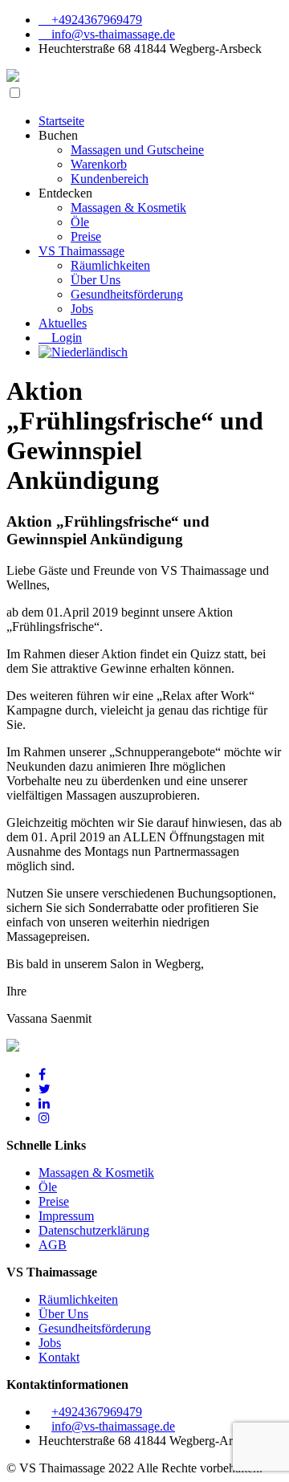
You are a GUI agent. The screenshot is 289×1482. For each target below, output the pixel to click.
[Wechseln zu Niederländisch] (83, 352)
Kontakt (59, 1357)
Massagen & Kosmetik (128, 207)
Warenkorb (99, 164)
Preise (86, 236)
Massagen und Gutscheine (137, 150)
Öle (80, 222)
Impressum (66, 1216)
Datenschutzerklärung (94, 1230)
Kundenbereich (110, 178)
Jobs (82, 309)
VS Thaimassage (81, 251)
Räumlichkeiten (110, 265)
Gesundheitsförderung (127, 294)
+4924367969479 (95, 19)
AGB (53, 1245)
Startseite (61, 121)
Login (65, 337)
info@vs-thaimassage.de (111, 34)
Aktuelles (63, 323)
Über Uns (95, 280)
